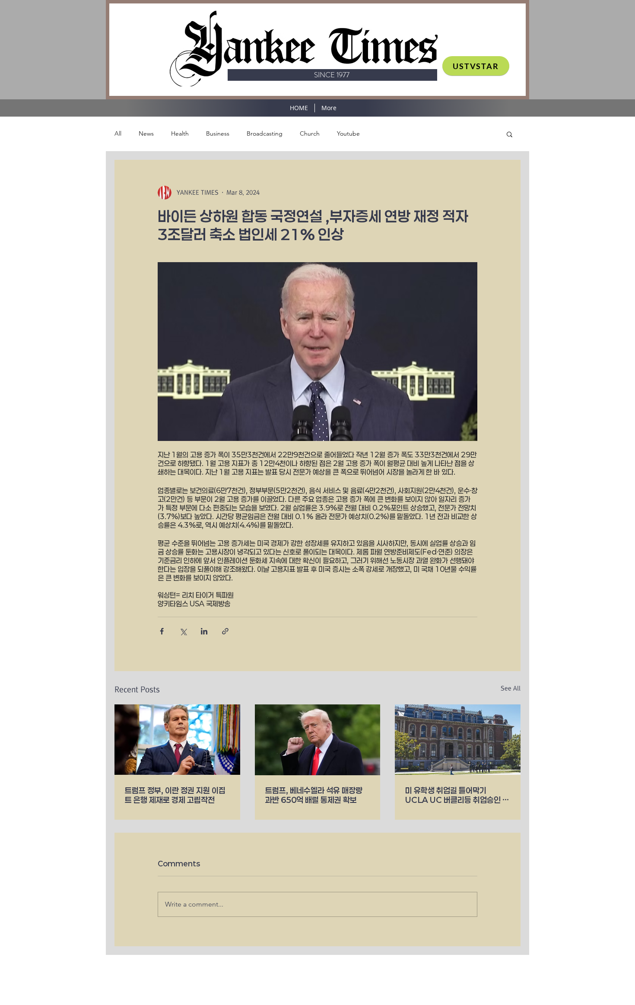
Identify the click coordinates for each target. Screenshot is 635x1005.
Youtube (348, 133)
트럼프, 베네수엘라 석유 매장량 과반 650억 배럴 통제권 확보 (313, 795)
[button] (509, 133)
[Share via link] (225, 631)
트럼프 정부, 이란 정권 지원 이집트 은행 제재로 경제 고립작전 (175, 795)
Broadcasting (265, 133)
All (117, 133)
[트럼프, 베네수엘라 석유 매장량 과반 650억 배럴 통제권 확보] (318, 739)
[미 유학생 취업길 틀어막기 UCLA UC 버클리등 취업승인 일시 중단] (458, 739)
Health (180, 133)
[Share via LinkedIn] (204, 631)
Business (217, 133)
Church (310, 133)
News (146, 133)
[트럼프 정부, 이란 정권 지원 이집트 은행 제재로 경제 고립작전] (177, 739)
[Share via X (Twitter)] (183, 631)
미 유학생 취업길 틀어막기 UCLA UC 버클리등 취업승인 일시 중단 (457, 795)
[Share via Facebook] (162, 631)
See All (511, 688)
